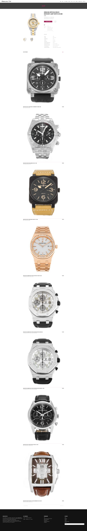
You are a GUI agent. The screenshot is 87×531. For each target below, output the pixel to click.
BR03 (29, 220)
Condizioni (45, 522)
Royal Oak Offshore (33, 389)
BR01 (29, 107)
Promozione (45, 520)
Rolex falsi (52, 30)
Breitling (66, 518)
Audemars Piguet (26, 276)
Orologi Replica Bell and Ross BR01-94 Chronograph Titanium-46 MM (32, 106)
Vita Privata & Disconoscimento (48, 518)
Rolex (65, 517)
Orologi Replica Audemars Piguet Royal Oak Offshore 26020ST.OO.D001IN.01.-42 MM (33, 388)
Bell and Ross (25, 107)
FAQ (44, 517)
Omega (66, 519)
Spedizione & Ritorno (46, 521)
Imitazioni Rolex (49, 27)
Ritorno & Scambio (46, 519)
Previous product (26, 505)
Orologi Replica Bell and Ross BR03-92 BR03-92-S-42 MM (30, 219)
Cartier (65, 520)
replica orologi (50, 28)
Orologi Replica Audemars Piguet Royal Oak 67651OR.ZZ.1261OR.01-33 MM (32, 275)
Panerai (66, 522)
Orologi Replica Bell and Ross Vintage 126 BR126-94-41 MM (30, 444)
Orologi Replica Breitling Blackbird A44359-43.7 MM (30, 163)
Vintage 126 (30, 445)
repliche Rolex (48, 30)
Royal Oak (31, 276)
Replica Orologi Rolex (49, 29)
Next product (61, 505)
